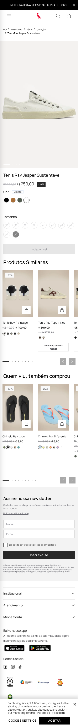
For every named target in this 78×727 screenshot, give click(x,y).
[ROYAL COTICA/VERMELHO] (40, 447)
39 (25, 225)
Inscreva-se (39, 555)
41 (43, 225)
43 (61, 225)
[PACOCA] (13, 200)
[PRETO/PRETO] (8, 447)
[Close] (74, 704)
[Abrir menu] (9, 16)
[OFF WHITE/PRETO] (4, 333)
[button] (39, 104)
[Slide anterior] (63, 361)
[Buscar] (58, 16)
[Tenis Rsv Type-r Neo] (53, 293)
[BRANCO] (26, 200)
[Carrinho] (69, 16)
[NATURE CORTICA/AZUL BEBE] (47, 447)
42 (52, 225)
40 (34, 225)
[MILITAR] (19, 200)
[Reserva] (39, 16)
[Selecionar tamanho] (26, 310)
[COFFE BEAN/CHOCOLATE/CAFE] (40, 337)
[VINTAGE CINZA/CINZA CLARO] (11, 333)
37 (6, 225)
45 (6, 234)
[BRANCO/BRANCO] (11, 447)
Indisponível (39, 249)
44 (70, 225)
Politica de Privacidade (51, 713)
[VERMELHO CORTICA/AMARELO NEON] (50, 447)
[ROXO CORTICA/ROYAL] (57, 447)
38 (16, 225)
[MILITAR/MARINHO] (4, 447)
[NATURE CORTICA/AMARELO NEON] (43, 447)
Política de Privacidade (15, 513)
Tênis (30, 29)
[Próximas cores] (61, 447)
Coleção (41, 29)
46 (16, 234)
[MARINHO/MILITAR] (18, 447)
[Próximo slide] (72, 361)
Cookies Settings (22, 720)
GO (5, 29)
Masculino (16, 29)
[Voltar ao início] (61, 337)
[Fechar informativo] (74, 5)
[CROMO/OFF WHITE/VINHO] (43, 337)
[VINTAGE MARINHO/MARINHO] (15, 333)
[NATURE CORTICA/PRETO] (54, 447)
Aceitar (54, 720)
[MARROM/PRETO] (15, 447)
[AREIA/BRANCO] (18, 333)
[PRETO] (6, 200)
